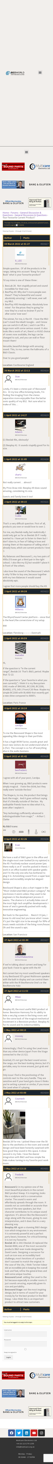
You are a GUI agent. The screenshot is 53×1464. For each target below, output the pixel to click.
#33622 (44, 591)
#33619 (44, 415)
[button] (40, 72)
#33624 (44, 708)
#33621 (44, 501)
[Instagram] (41, 1432)
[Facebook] (11, 1432)
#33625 (44, 756)
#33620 (44, 459)
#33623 (44, 638)
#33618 (44, 370)
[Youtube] (34, 1432)
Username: (8, 1330)
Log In (8, 1357)
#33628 (44, 990)
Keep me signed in (10, 1352)
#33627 (44, 940)
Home (6, 212)
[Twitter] (19, 1432)
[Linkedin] (26, 1432)
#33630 (44, 1092)
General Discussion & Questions (31, 215)
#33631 (44, 1168)
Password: (7, 1340)
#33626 (44, 839)
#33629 (44, 1030)
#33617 (44, 243)
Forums (14, 212)
